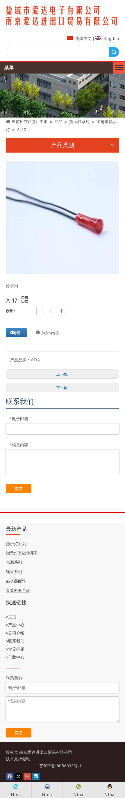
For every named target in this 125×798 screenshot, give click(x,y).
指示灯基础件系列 (22, 553)
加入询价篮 (50, 333)
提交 (19, 488)
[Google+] (27, 776)
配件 (22, 581)
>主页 (11, 616)
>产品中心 (16, 625)
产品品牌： (20, 360)
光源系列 (14, 562)
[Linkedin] (36, 776)
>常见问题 (15, 649)
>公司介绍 (15, 633)
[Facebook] (9, 776)
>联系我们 (16, 641)
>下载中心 (16, 657)
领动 (27, 759)
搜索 (114, 52)
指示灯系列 (16, 543)
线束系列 (14, 571)
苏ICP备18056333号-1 (61, 766)
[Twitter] (18, 776)
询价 (16, 332)
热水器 (12, 581)
